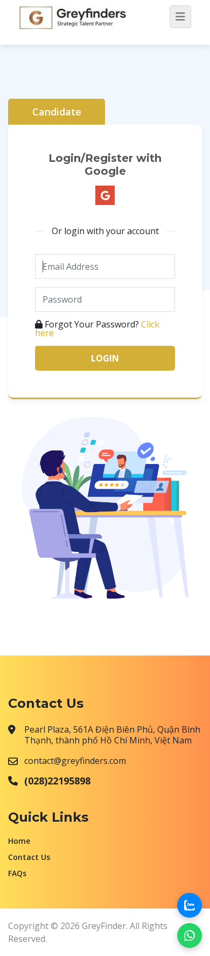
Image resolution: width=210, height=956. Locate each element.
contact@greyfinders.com (75, 761)
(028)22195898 (57, 780)
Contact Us (29, 857)
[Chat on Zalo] (189, 905)
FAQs (17, 873)
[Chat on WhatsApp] (189, 935)
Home (19, 841)
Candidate (56, 111)
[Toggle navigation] (180, 16)
